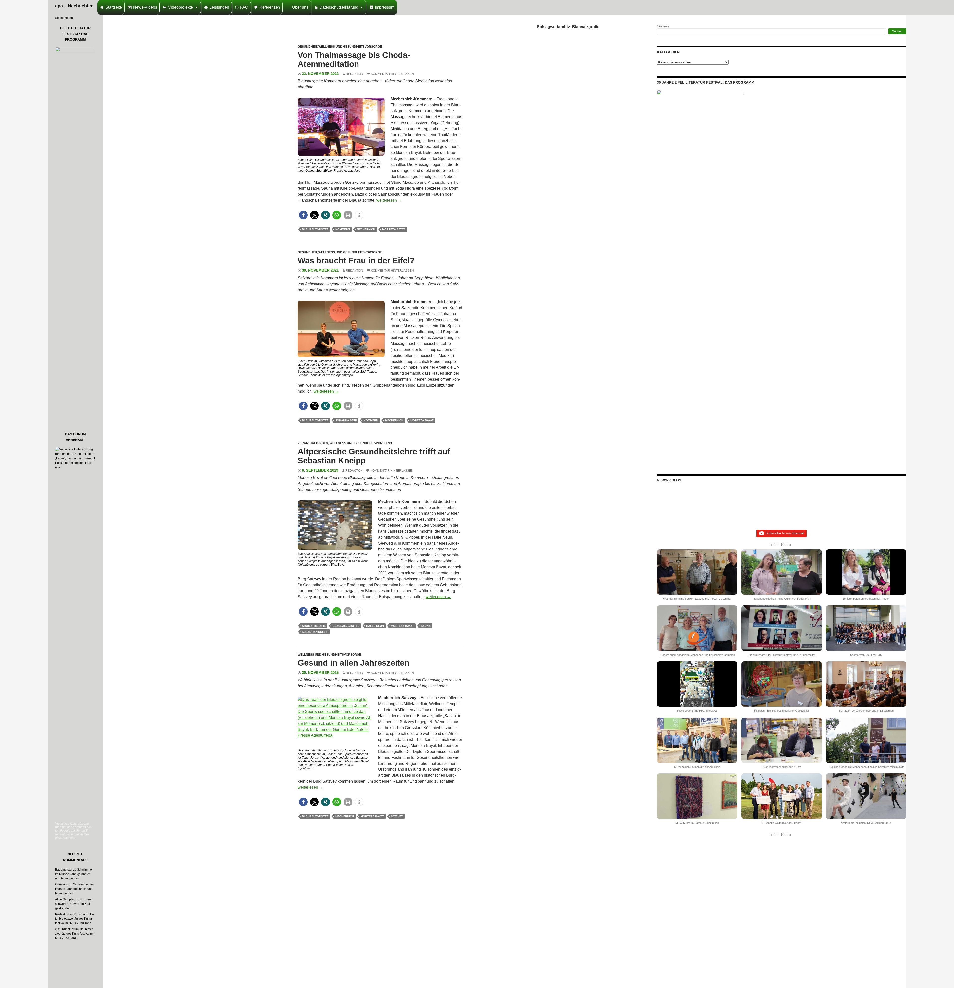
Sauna (426, 625)
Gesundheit (307, 46)
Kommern (342, 229)
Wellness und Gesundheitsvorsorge (350, 46)
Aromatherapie (314, 625)
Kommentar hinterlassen (392, 74)
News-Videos (145, 7)
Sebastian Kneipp (315, 631)
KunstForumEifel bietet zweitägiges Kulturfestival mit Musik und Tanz (74, 919)
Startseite (113, 7)
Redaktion (354, 74)
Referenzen (269, 7)
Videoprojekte (180, 7)
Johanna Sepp (346, 420)
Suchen (663, 26)
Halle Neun (375, 625)
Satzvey (397, 816)
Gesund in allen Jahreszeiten (353, 662)
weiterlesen (389, 200)
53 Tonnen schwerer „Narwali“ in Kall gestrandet (74, 904)
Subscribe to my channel (784, 533)
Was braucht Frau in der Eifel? (356, 260)
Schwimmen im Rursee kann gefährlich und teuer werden (74, 874)
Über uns (300, 7)
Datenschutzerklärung (338, 7)
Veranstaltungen (313, 443)
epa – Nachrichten (74, 5)
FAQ (244, 7)
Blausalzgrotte (315, 229)
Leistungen (219, 7)
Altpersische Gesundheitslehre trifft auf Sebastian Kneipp (374, 456)
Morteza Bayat (393, 229)
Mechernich (366, 229)
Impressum (384, 7)
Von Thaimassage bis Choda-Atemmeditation (354, 59)
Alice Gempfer (64, 899)
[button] (303, 215)
